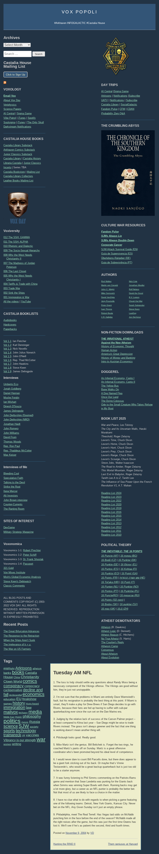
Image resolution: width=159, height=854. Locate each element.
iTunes (22, 117)
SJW (24, 726)
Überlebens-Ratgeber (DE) (115, 258)
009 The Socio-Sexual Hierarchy (21, 250)
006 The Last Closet (14, 271)
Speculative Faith (13, 477)
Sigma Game (121, 91)
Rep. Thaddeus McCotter (17, 450)
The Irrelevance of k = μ (17, 644)
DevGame (9, 527)
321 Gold (8, 568)
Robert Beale (107, 313)
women (7, 744)
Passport (28, 563)
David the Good (136, 293)
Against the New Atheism (116, 342)
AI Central (106, 91)
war (41, 739)
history (19, 703)
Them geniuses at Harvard (123, 844)
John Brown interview (15, 500)
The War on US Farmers (17, 648)
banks (7, 672)
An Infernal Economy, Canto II (118, 381)
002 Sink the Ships (14, 292)
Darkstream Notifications (17, 126)
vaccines (32, 735)
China (17, 677)
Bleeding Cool (11, 473)
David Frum (9, 437)
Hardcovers (9, 324)
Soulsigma (9, 122)
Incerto (7, 167)
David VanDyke (108, 297)
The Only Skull (35, 122)
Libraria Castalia (12, 162)
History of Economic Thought (117, 346)
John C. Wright (107, 289)
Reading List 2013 (111, 523)
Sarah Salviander (136, 305)
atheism (37, 668)
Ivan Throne (106, 309)
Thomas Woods (12, 441)
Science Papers (12, 109)
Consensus (107, 649)
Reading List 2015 (111, 515)
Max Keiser (9, 454)
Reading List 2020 (111, 504)
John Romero (10, 428)
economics (33, 694)
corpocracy (32, 686)
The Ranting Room (13, 508)
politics (12, 721)
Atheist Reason (109, 634)
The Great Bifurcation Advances (21, 631)
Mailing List (33, 171)
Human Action (109, 350)
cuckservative (12, 690)
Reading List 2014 (111, 519)
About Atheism (109, 653)
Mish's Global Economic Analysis (22, 576)
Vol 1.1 (7, 341)
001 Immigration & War (16, 297)
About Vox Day (11, 100)
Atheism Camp (109, 646)
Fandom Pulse (109, 109)
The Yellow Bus (110, 385)
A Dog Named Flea (111, 393)
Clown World (12, 681)
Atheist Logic (108, 631)
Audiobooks (10, 320)
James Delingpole (13, 410)
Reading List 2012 (111, 527)
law (29, 708)
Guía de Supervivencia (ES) (117, 253)
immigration (14, 707)
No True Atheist (110, 638)
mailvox (10, 712)
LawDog (132, 313)
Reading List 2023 (111, 497)
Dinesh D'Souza (12, 406)
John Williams (11, 432)
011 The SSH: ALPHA (15, 241)
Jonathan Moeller (136, 285)
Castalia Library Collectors (18, 176)
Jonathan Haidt (11, 424)
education (9, 699)
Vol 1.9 (7, 371)
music (18, 716)
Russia (34, 722)
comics (30, 681)
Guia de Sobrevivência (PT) (116, 262)
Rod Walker (106, 281)
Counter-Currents (12, 504)
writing (16, 744)
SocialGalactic (129, 104)
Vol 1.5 (7, 356)
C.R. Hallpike (107, 317)
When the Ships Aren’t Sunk (19, 640)
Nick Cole (133, 281)
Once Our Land (109, 397)
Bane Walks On (110, 389)
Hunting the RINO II (64, 844)
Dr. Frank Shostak (33, 559)
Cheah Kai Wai (135, 301)
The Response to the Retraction (21, 635)
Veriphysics (9, 104)
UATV (104, 100)
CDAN (130, 109)
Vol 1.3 (7, 348)
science (10, 726)
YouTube (26, 301)
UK (23, 735)
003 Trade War (11, 288)
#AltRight (9, 668)
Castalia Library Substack (17, 145)
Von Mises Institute (14, 572)
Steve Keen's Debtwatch (17, 581)
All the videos (11, 301)
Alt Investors (10, 495)
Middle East (8, 717)
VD (92, 833)
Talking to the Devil (14, 482)
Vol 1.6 (7, 360)
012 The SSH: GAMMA (16, 237)
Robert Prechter (32, 550)
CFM (122, 109)
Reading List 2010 (111, 534)
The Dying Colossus (112, 400)
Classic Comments (14, 585)
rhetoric (25, 722)
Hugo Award (32, 703)
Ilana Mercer (10, 491)
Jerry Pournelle (108, 301)
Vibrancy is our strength (19, 740)
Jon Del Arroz (135, 317)
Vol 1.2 (7, 345)
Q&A (113, 113)
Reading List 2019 (111, 508)
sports (9, 730)
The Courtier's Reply (112, 642)
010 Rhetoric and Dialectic (18, 246)
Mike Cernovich (108, 293)
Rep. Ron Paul (11, 446)
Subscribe (134, 95)
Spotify (32, 117)
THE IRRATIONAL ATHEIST (117, 338)
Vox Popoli (80, 11)
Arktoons (106, 95)
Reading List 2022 (111, 500)
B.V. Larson (134, 297)
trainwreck (12, 735)
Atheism (106, 627)
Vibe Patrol (9, 117)
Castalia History (32, 158)
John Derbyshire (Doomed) (18, 415)
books (18, 672)
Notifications (120, 95)
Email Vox (9, 95)
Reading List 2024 (111, 493)
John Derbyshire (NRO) (16, 419)
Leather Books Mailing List (18, 180)
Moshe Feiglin (11, 397)
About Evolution (110, 657)
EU (19, 699)
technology (26, 730)
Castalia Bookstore (14, 171)
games (7, 703)
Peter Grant (106, 305)
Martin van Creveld (109, 285)
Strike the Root (11, 486)
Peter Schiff (29, 554)
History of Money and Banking (118, 357)
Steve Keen (134, 309)
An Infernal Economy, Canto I (117, 378)
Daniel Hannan (11, 393)
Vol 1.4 (7, 352)
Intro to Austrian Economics (117, 361)
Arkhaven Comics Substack (19, 149)
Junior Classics (32, 162)
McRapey (23, 713)
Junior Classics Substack (17, 154)
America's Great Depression (117, 353)
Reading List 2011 (111, 530)
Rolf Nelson (134, 289)
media (35, 711)
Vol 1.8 (7, 367)
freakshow (29, 699)
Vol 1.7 (7, 363)
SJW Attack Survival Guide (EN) (119, 249)
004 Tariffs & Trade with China (20, 283)
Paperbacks (10, 329)
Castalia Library (110, 104)
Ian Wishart (9, 401)
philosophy (32, 716)
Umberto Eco (10, 384)
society (34, 726)
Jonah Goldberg (12, 388)
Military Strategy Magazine (18, 531)
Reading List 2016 (111, 512)
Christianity (30, 677)
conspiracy (13, 685)
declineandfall (15, 695)
